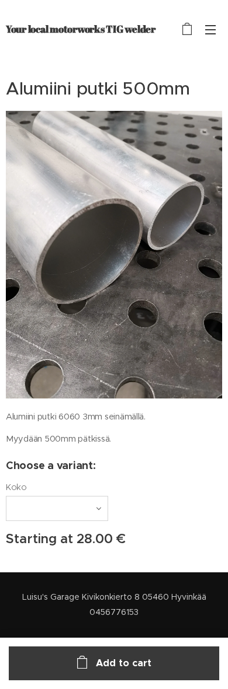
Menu (210, 29)
